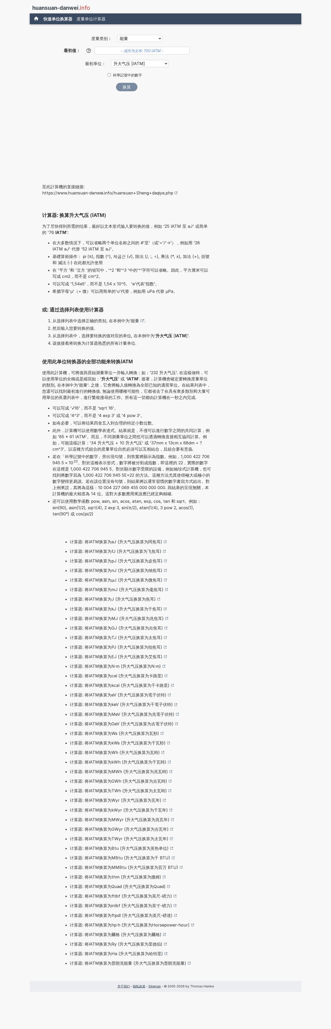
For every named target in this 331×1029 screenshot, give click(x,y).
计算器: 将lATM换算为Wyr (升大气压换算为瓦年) (115, 800)
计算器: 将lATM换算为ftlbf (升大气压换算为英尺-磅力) (121, 896)
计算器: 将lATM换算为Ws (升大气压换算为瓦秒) (114, 733)
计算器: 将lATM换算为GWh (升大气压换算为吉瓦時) (118, 781)
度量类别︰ (101, 38)
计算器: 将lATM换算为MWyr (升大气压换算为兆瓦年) (119, 819)
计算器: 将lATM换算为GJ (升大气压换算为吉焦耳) (116, 628)
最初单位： (96, 63)
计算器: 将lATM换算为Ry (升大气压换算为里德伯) (116, 944)
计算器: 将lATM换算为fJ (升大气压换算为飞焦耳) (115, 551)
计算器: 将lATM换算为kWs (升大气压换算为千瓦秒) (118, 742)
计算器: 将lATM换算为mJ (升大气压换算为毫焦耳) (116, 589)
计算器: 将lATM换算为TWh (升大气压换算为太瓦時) (118, 790)
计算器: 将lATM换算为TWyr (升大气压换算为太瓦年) (119, 838)
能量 (135, 320)
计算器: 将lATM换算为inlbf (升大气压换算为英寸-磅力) (121, 905)
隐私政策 (139, 986)
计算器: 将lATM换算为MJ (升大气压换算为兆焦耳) (117, 618)
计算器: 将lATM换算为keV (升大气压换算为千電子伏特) (121, 704)
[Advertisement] (127, 134)
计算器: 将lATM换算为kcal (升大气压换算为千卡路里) (119, 685)
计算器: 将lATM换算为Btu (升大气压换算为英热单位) (119, 848)
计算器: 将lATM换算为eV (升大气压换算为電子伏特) (118, 694)
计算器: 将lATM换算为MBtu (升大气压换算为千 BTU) (120, 857)
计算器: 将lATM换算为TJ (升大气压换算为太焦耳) (116, 637)
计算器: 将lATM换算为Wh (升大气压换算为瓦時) (115, 752)
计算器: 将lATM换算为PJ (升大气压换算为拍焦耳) (116, 647)
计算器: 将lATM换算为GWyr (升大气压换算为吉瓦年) (119, 829)
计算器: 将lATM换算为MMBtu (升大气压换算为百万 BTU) (124, 867)
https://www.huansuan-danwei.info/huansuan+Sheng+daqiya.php (107, 192)
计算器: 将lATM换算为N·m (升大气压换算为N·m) (115, 666)
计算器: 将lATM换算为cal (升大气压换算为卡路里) (116, 675)
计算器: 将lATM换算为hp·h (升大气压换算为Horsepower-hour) (130, 925)
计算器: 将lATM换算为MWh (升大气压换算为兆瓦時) (119, 771)
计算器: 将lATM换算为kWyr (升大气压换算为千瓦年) (119, 810)
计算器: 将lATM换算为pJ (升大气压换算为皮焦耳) (116, 560)
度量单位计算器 (91, 18)
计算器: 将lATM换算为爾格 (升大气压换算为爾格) (115, 934)
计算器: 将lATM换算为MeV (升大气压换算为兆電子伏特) (122, 714)
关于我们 (123, 986)
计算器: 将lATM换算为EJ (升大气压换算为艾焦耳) (116, 656)
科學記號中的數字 (127, 75)
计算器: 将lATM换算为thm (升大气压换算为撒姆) (115, 876)
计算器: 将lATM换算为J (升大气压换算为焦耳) (113, 599)
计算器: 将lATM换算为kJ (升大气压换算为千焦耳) (116, 608)
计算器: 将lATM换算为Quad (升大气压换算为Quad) (118, 886)
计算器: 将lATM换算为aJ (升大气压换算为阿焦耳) (116, 541)
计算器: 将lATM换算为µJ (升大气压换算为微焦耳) (116, 580)
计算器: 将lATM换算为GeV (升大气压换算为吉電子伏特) (122, 723)
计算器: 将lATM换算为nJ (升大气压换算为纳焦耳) (116, 570)
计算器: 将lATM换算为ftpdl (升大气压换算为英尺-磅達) (121, 915)
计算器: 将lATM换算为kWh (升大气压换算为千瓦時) (118, 762)
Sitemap (154, 986)
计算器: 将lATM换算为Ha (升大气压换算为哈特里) (116, 953)
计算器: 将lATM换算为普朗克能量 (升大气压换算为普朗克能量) (128, 963)
